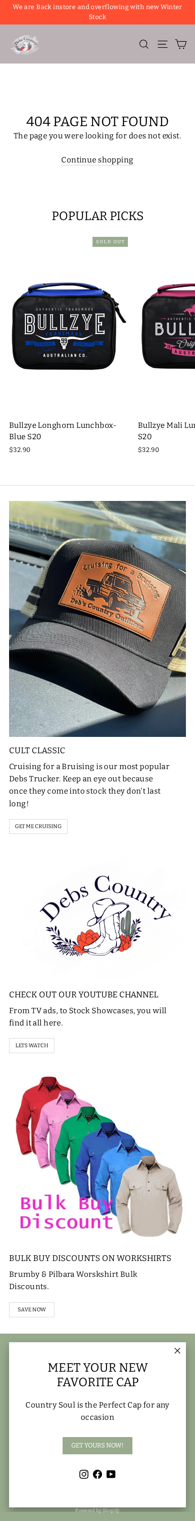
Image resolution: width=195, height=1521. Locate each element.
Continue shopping (97, 160)
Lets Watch (32, 1045)
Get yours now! (97, 1445)
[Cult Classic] (97, 619)
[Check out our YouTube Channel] (97, 915)
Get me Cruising (38, 826)
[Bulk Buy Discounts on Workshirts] (97, 1156)
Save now (32, 1309)
